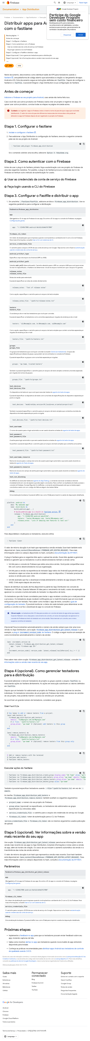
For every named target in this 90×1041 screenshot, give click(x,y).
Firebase (7, 17)
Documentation (11, 9)
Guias (5, 976)
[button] (45, 179)
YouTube (35, 990)
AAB (19, 66)
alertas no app (31, 942)
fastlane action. (51, 512)
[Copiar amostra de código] (84, 144)
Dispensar (67, 35)
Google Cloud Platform (11, 1018)
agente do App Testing (41, 481)
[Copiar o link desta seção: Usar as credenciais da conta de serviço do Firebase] (78, 179)
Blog (33, 979)
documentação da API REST (66, 553)
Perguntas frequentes (68, 990)
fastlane (7, 78)
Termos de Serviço (9, 1031)
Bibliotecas (6, 987)
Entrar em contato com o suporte (72, 976)
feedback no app (27, 935)
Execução (43, 17)
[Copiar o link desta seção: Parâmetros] (22, 866)
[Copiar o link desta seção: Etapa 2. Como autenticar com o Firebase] (72, 161)
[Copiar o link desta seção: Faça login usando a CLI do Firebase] (57, 186)
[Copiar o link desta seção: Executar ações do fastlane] (34, 768)
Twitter (34, 986)
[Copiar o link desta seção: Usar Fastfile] (21, 706)
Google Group (66, 983)
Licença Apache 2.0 (61, 959)
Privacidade (21, 1031)
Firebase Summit (37, 983)
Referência (6, 980)
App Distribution (30, 9)
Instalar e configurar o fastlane (21, 132)
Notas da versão (66, 987)
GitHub (5, 990)
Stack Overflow (66, 980)
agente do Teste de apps (24, 463)
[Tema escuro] (80, 144)
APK (10, 66)
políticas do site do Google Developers (23, 961)
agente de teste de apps (61, 392)
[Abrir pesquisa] (55, 2)
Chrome (5, 1011)
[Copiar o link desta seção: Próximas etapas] (33, 930)
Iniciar (80, 35)
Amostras (6, 983)
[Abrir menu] (3, 2)
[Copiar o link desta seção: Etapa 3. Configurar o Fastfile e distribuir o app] (81, 196)
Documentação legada (69, 994)
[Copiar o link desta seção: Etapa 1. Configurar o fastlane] (54, 126)
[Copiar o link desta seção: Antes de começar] (36, 92)
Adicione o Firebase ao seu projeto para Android (24, 97)
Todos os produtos (9, 1022)
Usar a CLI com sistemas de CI (42, 240)
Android (5, 1008)
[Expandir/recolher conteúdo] (18, 35)
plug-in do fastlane (32, 632)
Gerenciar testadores (58, 352)
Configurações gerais (17, 221)
